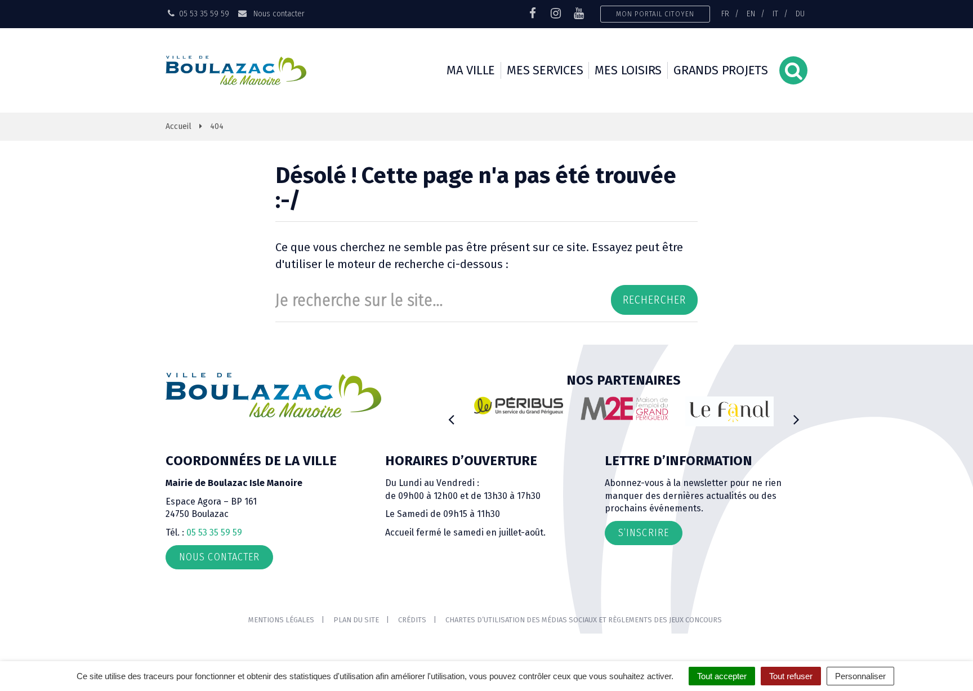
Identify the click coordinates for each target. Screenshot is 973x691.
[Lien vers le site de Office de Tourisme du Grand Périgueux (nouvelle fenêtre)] (729, 411)
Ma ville (471, 70)
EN (751, 13)
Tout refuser (791, 676)
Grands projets (720, 70)
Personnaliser (860, 676)
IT (775, 13)
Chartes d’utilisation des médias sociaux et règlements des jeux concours (583, 620)
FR (725, 13)
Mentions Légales (281, 620)
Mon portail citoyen (655, 14)
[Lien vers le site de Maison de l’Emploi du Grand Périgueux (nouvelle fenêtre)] (624, 408)
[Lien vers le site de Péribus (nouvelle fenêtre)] (518, 405)
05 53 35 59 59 (214, 532)
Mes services (545, 70)
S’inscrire (643, 533)
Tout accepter (722, 676)
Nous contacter (277, 13)
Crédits (412, 620)
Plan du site (356, 620)
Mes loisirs (628, 70)
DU (800, 13)
